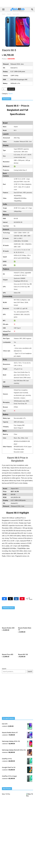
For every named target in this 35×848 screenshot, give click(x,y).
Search (4, 694)
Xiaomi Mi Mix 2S (7, 613)
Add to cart (11, 89)
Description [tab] (6, 98)
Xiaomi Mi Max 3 (23, 605)
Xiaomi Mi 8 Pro (7, 605)
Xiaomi (9, 14)
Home (3, 14)
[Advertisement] (17, 3)
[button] (32, 9)
